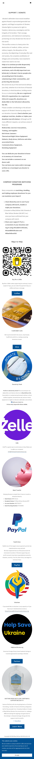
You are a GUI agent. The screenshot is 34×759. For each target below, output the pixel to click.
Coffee (17, 293)
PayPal (17, 565)
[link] (30, 2)
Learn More (17, 726)
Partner (17, 661)
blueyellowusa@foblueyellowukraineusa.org (17, 611)
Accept (17, 755)
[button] (4, 2)
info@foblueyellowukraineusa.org (17, 451)
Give (17, 347)
